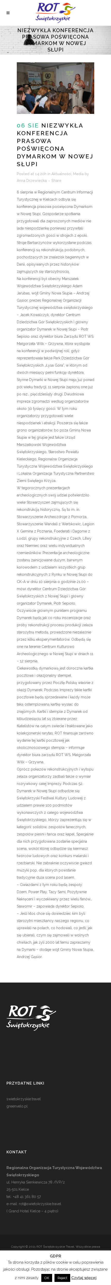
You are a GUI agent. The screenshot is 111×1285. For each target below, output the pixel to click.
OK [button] (46, 1278)
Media (78, 174)
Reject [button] (62, 1278)
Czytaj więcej (84, 1277)
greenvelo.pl (17, 1106)
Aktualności (61, 174)
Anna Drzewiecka (32, 181)
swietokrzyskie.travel (23, 1099)
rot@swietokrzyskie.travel (39, 1204)
